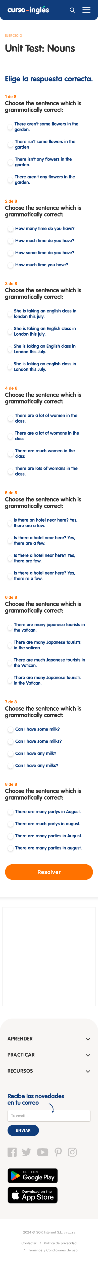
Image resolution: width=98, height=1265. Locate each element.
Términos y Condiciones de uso (53, 1250)
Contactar (28, 1243)
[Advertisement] (49, 956)
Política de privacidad (60, 1243)
